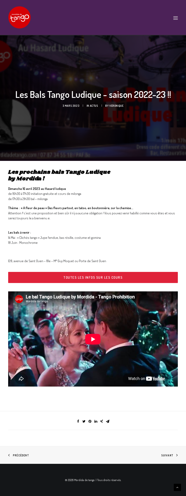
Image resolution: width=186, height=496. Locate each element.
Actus (94, 105)
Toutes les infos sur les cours (93, 277)
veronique (116, 105)
